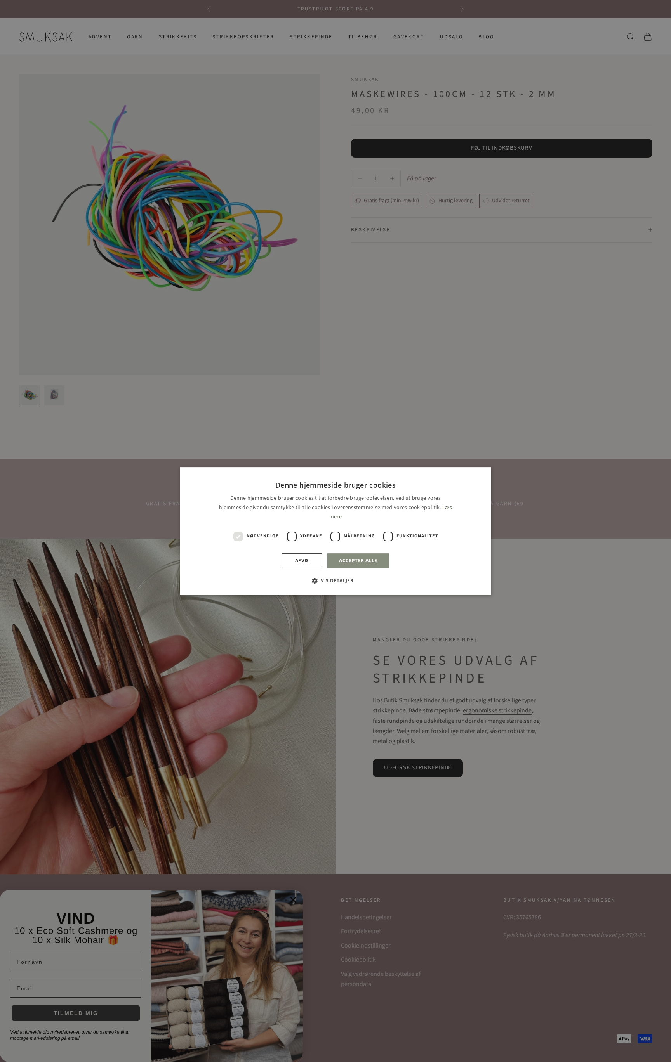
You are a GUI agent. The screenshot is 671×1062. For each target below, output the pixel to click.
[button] (335, 580)
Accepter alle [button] (358, 560)
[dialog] (335, 531)
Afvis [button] (302, 560)
